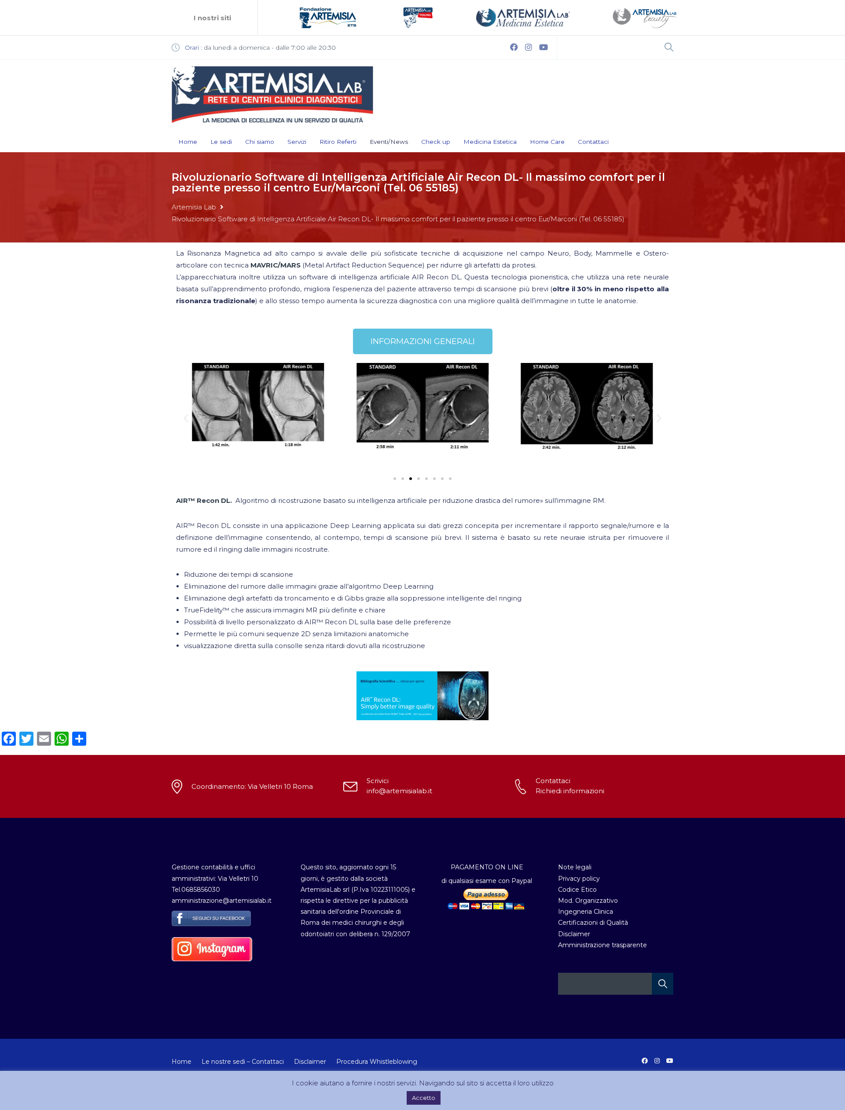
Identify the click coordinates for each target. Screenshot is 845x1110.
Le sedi (221, 141)
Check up (435, 141)
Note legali (575, 867)
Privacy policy (579, 879)
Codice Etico (577, 890)
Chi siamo (259, 141)
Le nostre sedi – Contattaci (243, 1062)
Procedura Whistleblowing (376, 1062)
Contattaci (593, 141)
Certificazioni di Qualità (593, 923)
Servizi (296, 141)
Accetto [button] (423, 1097)
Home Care (547, 141)
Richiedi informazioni (570, 791)
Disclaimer (574, 934)
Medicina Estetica (490, 141)
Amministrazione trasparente (602, 945)
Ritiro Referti (338, 141)
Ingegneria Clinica (585, 912)
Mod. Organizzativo (588, 901)
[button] (185, 417)
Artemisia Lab (194, 207)
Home (187, 141)
